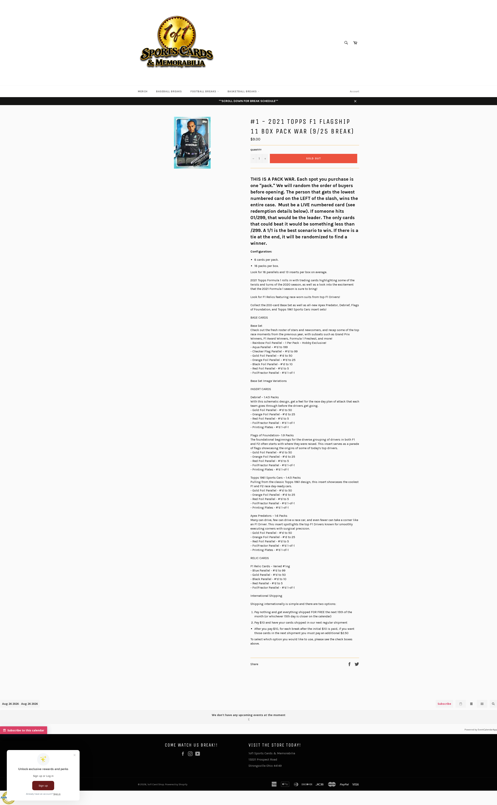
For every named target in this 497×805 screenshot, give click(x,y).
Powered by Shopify (176, 784)
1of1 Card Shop (156, 784)
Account (354, 91)
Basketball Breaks (243, 91)
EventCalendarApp (487, 729)
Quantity (256, 149)
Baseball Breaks (169, 91)
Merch (143, 91)
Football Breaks (203, 91)
